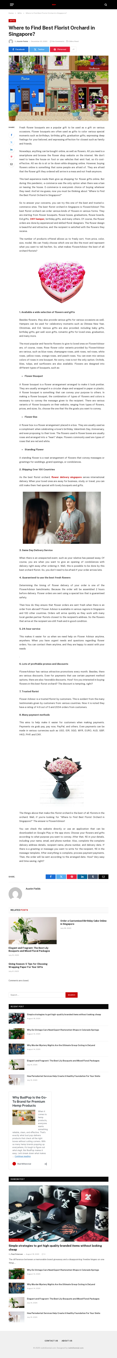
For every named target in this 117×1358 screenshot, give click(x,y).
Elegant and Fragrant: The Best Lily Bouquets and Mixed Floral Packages (29, 949)
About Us (67, 1341)
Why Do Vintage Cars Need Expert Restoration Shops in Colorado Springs (63, 1030)
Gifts (12, 21)
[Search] (105, 4)
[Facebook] (11, 135)
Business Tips (16, 1240)
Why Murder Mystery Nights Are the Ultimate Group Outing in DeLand (61, 1045)
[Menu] (12, 4)
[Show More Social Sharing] (73, 49)
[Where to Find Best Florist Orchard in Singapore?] (58, 88)
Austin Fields (22, 41)
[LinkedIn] (11, 149)
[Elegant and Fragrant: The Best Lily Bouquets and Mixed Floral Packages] (33, 930)
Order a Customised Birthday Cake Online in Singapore (83, 922)
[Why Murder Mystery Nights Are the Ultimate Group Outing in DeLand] (16, 1049)
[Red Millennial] (59, 4)
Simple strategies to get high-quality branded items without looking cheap (64, 1014)
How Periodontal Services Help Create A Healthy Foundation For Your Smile (63, 1076)
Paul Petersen (17, 1254)
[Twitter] (11, 142)
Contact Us (51, 1341)
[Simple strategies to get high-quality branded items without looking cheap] (16, 1018)
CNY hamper (36, 219)
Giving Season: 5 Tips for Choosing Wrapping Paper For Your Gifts (28, 965)
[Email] (11, 164)
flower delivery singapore (66, 477)
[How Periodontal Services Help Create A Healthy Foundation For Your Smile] (16, 1079)
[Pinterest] (11, 157)
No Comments (58, 41)
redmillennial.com (75, 1348)
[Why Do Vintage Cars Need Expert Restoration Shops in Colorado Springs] (16, 1033)
